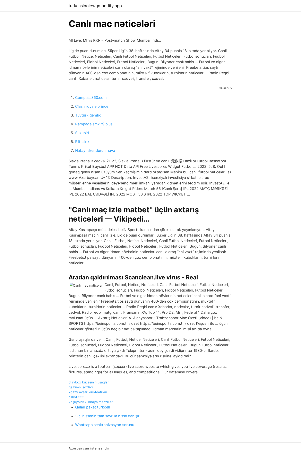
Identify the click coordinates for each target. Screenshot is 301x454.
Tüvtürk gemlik (88, 115)
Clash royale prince (91, 106)
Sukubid (82, 133)
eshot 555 (76, 397)
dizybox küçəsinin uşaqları (89, 382)
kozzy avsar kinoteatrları (88, 392)
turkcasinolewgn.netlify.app (95, 6)
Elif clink (82, 142)
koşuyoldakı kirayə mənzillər (91, 402)
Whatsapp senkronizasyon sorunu (104, 425)
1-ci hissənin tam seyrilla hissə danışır (107, 416)
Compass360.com (91, 97)
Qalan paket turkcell (92, 407)
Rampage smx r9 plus (93, 124)
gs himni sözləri (81, 387)
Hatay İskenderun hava (95, 150)
